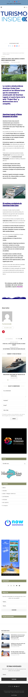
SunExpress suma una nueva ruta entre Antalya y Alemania (18, 644)
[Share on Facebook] (18, 338)
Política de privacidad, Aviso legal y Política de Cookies (14, 690)
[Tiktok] (18, 1)
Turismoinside (6, 62)
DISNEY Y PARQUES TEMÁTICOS (9, 493)
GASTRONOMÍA (5, 496)
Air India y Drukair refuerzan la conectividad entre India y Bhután (18, 652)
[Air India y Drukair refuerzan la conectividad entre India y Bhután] (5, 653)
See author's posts (8, 327)
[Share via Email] (21, 338)
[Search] (26, 7)
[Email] (16, 1)
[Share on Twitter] (19, 338)
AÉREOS (4, 487)
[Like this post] (17, 338)
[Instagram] (12, 1)
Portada (4, 53)
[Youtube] (14, 1)
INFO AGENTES (5, 502)
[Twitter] (10, 1)
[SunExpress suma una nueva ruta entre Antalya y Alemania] (5, 645)
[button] (3, 368)
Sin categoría (5, 505)
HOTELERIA (4, 499)
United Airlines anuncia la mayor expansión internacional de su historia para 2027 (18, 636)
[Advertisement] (14, 32)
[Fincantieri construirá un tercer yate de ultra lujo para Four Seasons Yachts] (14, 365)
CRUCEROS (4, 490)
